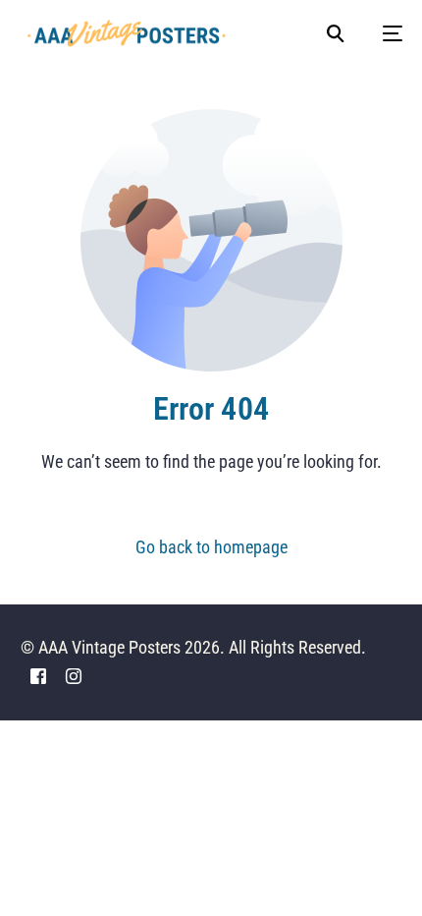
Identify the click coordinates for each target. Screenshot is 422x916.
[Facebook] (38, 674)
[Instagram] (73, 674)
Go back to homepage (211, 547)
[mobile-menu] (382, 33)
